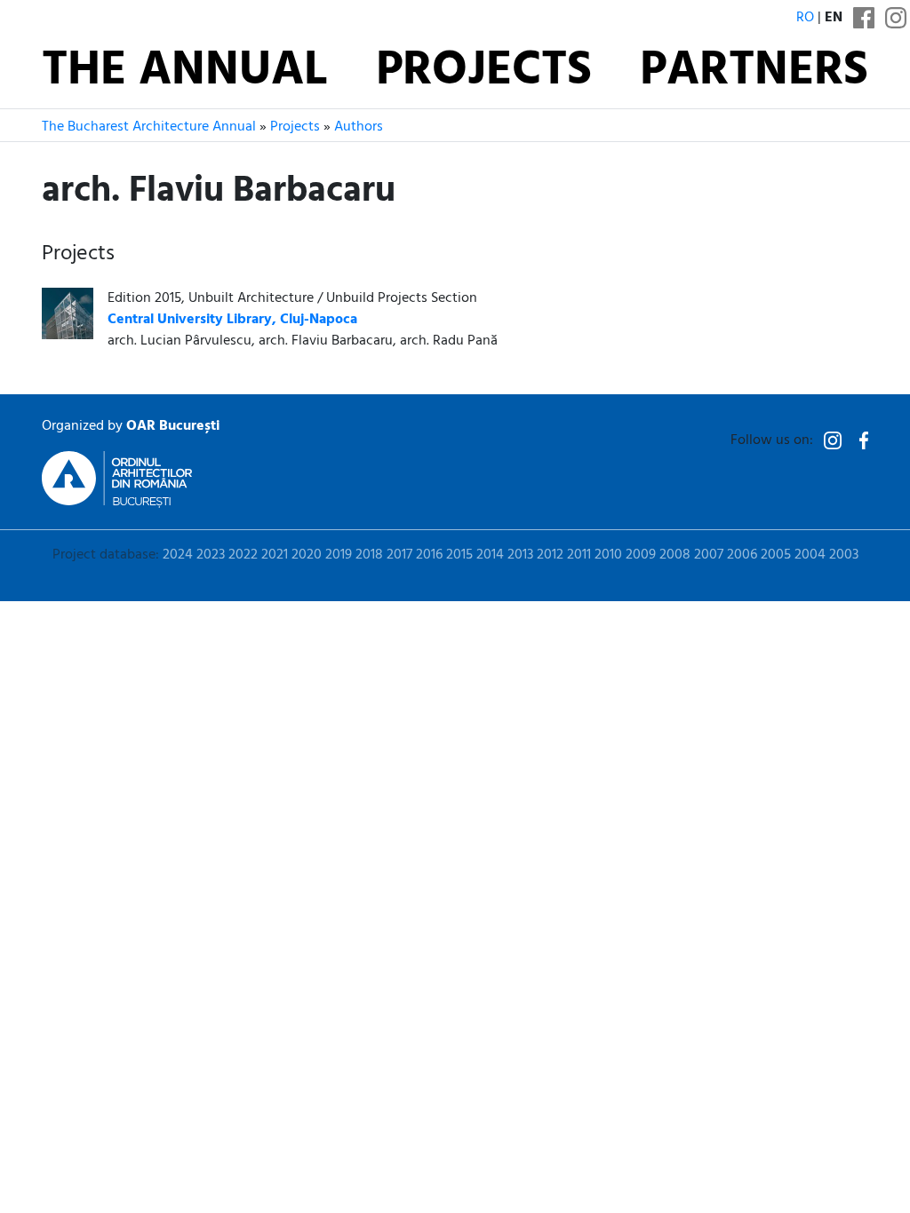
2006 (742, 555)
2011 (579, 555)
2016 (429, 555)
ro (805, 17)
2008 (674, 555)
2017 (399, 555)
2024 (178, 555)
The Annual (184, 72)
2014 (490, 555)
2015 (459, 555)
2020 (306, 555)
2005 (776, 555)
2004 (810, 555)
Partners (754, 72)
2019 (338, 555)
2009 (641, 555)
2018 (369, 555)
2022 (243, 555)
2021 (274, 555)
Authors (358, 127)
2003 (843, 555)
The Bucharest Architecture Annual (149, 127)
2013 (520, 555)
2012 (550, 555)
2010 (608, 555)
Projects (484, 72)
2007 (708, 555)
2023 (210, 555)
